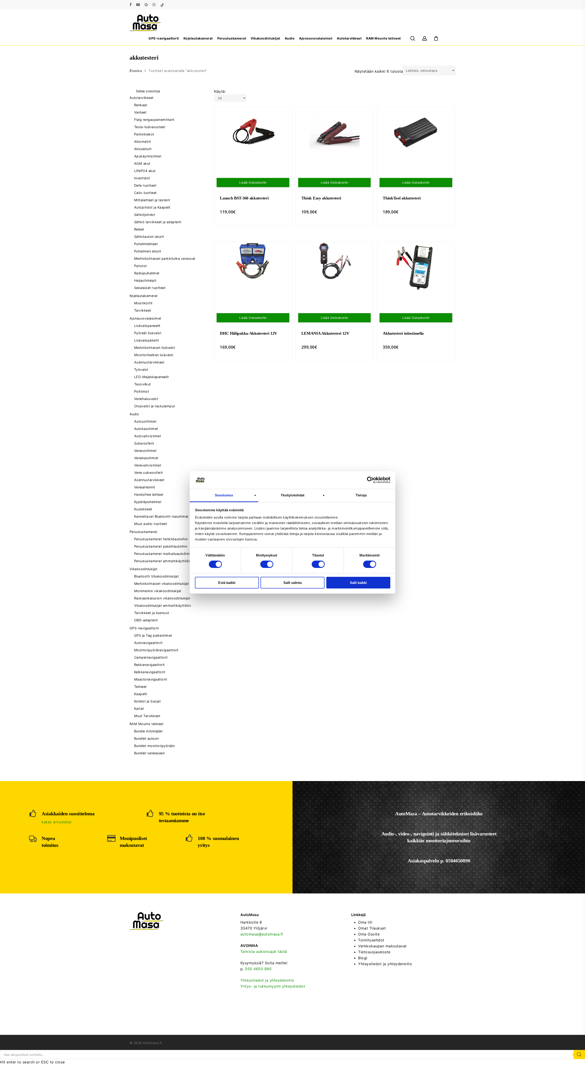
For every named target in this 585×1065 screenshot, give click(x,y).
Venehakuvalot (146, 399)
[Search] (579, 1054)
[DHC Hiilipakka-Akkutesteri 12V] (253, 261)
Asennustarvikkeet (149, 362)
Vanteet (140, 112)
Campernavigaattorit (151, 657)
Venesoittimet (145, 451)
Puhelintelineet (146, 244)
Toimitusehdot (371, 940)
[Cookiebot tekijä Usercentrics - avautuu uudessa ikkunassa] (370, 480)
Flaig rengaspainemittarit (154, 120)
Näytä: (220, 91)
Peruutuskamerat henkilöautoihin (161, 539)
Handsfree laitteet (148, 494)
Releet (139, 229)
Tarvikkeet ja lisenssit (151, 613)
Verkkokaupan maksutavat (382, 946)
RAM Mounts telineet (147, 724)
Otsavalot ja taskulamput (154, 406)
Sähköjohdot (144, 215)
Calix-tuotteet (145, 193)
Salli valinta (292, 583)
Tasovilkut (142, 384)
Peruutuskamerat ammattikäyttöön (162, 561)
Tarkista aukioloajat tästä (263, 951)
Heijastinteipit (145, 280)
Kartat (139, 708)
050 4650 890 (258, 969)
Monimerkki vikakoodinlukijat (157, 591)
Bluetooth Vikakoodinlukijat (156, 576)
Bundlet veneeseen (149, 753)
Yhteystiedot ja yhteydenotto (267, 980)
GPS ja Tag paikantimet (153, 635)
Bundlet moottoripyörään (154, 746)
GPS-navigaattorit (144, 628)
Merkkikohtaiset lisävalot (154, 348)
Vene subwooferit (148, 472)
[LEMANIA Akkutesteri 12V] (334, 261)
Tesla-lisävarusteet (149, 127)
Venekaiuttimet (146, 458)
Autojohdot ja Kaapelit (152, 207)
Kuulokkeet (143, 509)
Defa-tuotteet (145, 185)
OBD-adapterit (146, 620)
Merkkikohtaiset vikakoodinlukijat (161, 583)
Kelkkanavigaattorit (149, 672)
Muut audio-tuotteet (150, 524)
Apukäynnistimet (148, 156)
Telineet (140, 687)
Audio (134, 414)
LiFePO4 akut (145, 171)
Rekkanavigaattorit (149, 665)
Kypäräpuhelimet (148, 502)
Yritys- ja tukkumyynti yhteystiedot (272, 986)
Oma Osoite (369, 934)
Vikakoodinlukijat (143, 569)
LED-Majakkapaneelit (151, 377)
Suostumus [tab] (224, 495)
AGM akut (142, 163)
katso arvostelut (57, 822)
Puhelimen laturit (147, 251)
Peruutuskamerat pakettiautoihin (160, 546)
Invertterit (142, 178)
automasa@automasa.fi (261, 934)
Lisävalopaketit (146, 340)
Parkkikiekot (144, 134)
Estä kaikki (226, 583)
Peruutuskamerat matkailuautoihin (162, 554)
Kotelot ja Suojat (147, 701)
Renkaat (140, 105)
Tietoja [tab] (361, 495)
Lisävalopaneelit (147, 326)
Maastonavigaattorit (150, 679)
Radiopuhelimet (147, 273)
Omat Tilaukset (372, 928)
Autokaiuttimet (146, 429)
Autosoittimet (145, 421)
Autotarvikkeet (142, 98)
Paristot (140, 266)
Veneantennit (144, 487)
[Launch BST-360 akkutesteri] (253, 132)
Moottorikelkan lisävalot (153, 355)
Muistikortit (143, 303)
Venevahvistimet (147, 465)
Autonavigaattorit (148, 643)
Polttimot (141, 391)
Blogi (362, 958)
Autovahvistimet (147, 436)
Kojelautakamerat (144, 296)
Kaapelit (140, 694)
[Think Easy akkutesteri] (334, 132)
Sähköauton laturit (149, 236)
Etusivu (136, 71)
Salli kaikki (358, 583)
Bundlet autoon (146, 738)
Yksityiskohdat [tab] (292, 495)
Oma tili (365, 922)
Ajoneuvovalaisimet (145, 318)
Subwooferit (144, 443)
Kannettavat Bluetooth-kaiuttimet (161, 516)
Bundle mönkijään (148, 731)
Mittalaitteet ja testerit (152, 200)
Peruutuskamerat (143, 532)
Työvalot (141, 369)
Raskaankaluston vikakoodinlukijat (162, 598)
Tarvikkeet (142, 310)
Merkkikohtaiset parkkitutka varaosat (164, 258)
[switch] (266, 564)
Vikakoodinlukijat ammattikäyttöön (162, 605)
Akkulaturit (143, 149)
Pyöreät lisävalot (148, 333)
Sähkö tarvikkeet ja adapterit (157, 222)
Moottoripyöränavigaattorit (156, 650)
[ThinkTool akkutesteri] (416, 132)
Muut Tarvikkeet (147, 716)
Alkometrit (142, 141)
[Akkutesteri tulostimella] (416, 267)
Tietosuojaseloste (374, 952)
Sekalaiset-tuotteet (150, 288)
